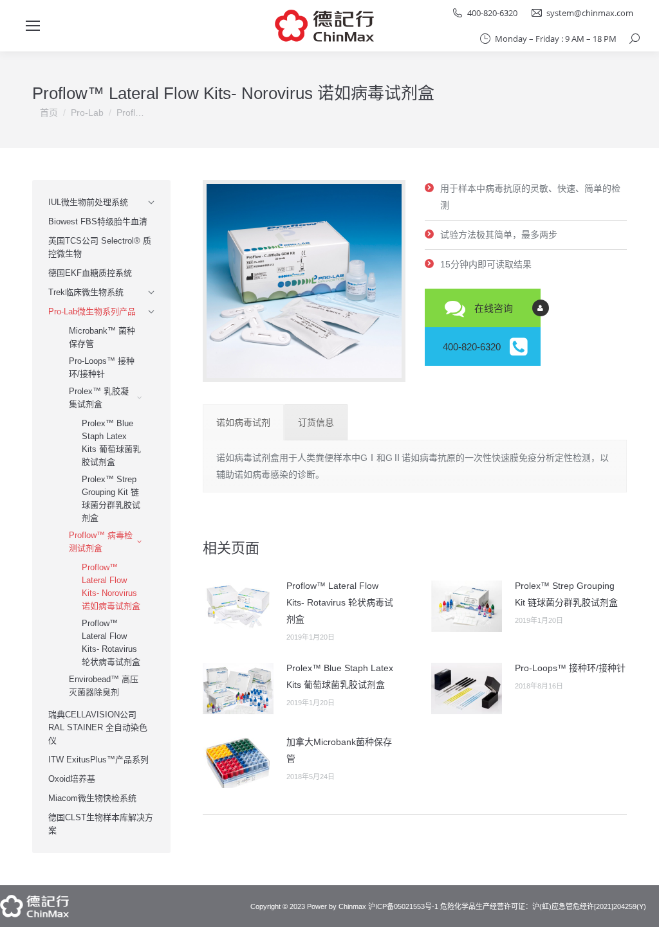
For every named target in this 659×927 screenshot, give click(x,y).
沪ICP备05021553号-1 (403, 906)
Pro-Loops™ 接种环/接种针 (570, 668)
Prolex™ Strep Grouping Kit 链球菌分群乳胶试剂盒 (566, 594)
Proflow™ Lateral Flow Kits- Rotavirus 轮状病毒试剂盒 (339, 602)
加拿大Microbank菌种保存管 (339, 750)
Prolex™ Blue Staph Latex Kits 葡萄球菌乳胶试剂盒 (339, 676)
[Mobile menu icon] (32, 25)
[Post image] (238, 606)
